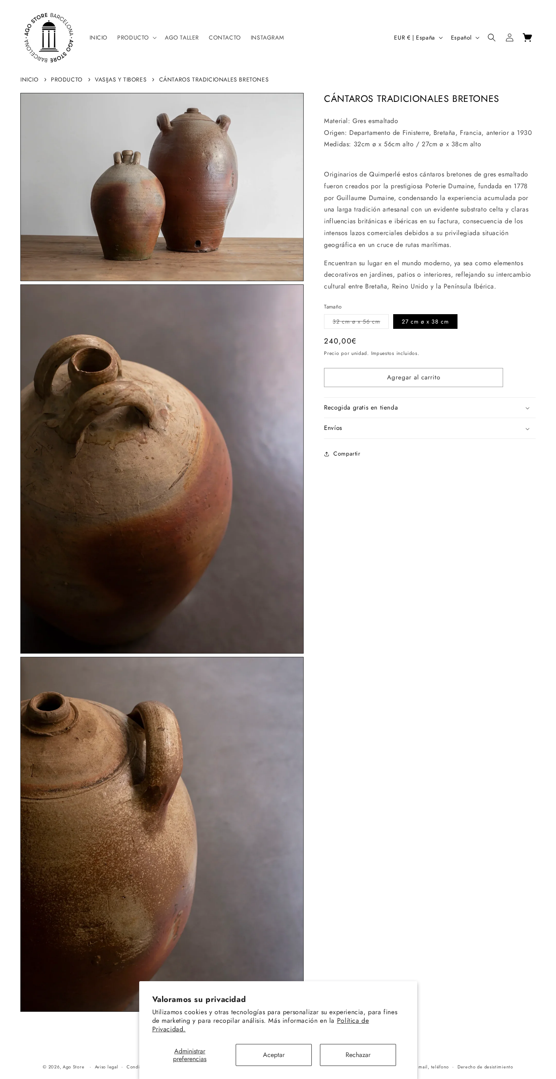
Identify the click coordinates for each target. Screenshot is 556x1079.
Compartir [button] (346, 454)
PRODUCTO (67, 79)
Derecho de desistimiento (485, 1067)
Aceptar (274, 1054)
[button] (136, 37)
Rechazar (358, 1054)
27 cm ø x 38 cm (425, 322)
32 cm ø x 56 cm (361, 323)
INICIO (29, 79)
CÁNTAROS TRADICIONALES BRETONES (214, 79)
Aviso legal (106, 1067)
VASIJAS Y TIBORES (121, 79)
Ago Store (73, 1067)
